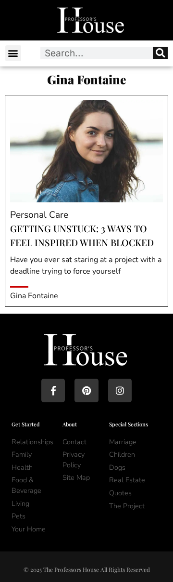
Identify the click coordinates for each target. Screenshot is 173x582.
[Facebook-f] (53, 390)
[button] (13, 53)
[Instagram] (120, 390)
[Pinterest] (86, 390)
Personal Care (39, 215)
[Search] (160, 53)
